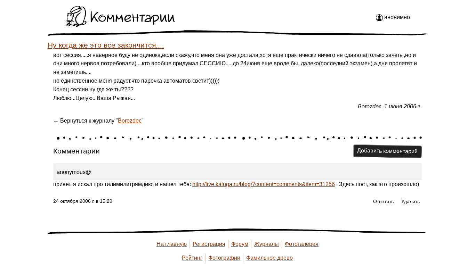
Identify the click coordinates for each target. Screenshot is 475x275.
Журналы (266, 244)
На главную (171, 244)
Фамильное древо (269, 258)
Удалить (410, 201)
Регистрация (209, 244)
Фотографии (224, 258)
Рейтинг (192, 258)
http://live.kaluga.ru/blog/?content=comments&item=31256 (263, 184)
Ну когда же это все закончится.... (106, 45)
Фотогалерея (302, 244)
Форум (239, 244)
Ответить (383, 201)
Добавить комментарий (387, 151)
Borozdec (130, 121)
